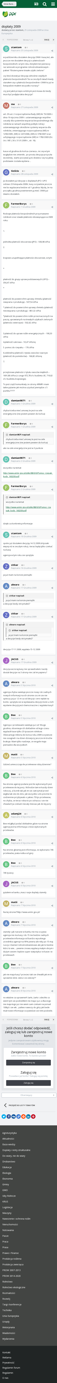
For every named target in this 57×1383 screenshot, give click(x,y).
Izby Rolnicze (9, 1195)
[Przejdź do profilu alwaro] (6, 586)
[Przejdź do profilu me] (6, 105)
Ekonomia (7, 1178)
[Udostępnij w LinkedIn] (28, 1116)
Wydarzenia (8, 1338)
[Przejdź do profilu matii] (6, 756)
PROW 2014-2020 (11, 1276)
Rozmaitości (8, 1293)
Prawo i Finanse (10, 1253)
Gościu (15, 170)
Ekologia (6, 1173)
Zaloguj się (28, 1083)
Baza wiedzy (8, 1144)
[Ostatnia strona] (53, 40)
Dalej (46, 40)
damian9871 (18, 400)
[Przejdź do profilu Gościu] (6, 172)
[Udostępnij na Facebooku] (8, 1116)
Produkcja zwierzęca (12, 1264)
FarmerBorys (19, 203)
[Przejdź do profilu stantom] (6, 49)
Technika (7, 1310)
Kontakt (6, 1352)
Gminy (5, 1184)
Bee (13, 715)
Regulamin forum (11, 1368)
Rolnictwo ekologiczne (13, 1287)
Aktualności (8, 1138)
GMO (5, 1190)
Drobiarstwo (8, 1161)
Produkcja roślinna (11, 1258)
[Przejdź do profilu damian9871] (6, 402)
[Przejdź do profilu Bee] (6, 716)
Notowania (8, 1230)
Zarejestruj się (28, 1062)
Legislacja (7, 1207)
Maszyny (6, 1213)
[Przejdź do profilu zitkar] (6, 566)
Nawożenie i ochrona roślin (16, 1218)
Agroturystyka (9, 1133)
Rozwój (6, 1298)
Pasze (5, 1235)
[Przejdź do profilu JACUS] (6, 660)
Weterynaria (8, 1327)
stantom (19, 30)
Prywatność (8, 1363)
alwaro (15, 584)
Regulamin (7, 1373)
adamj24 (16, 813)
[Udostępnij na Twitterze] (4, 1116)
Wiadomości (8, 1333)
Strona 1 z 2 (28, 40)
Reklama (6, 1357)
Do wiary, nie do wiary (13, 1155)
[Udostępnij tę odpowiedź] (52, 50)
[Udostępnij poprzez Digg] (13, 1116)
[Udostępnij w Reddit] (23, 1116)
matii (14, 754)
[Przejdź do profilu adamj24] (6, 815)
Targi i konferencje (12, 1304)
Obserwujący (26, 1095)
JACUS (14, 659)
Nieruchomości (10, 1224)
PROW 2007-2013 (11, 1270)
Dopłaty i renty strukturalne (16, 1150)
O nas (5, 1378)
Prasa (5, 1247)
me (13, 104)
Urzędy (6, 1321)
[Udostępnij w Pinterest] (33, 1116)
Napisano (24, 50)
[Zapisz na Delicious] (18, 1116)
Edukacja (7, 1167)
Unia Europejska (10, 1316)
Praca (5, 1241)
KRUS (5, 1201)
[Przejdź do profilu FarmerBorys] (6, 205)
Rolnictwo (7, 1281)
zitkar (14, 564)
